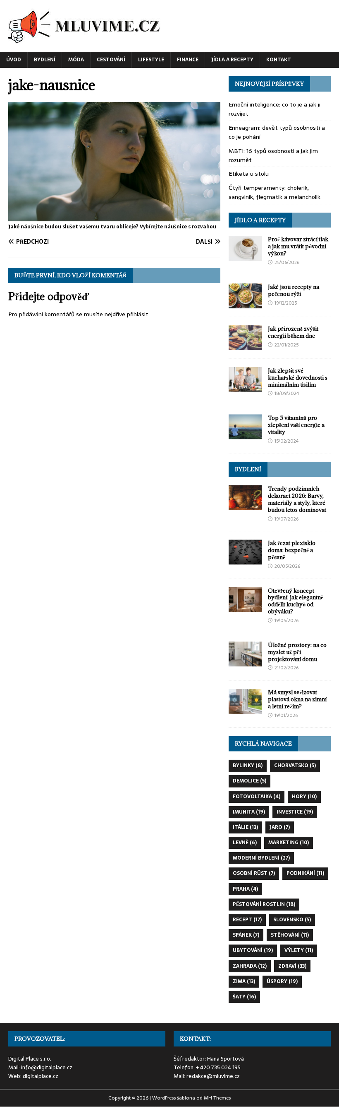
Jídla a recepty (232, 60)
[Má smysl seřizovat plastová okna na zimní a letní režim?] (245, 709)
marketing (288, 842)
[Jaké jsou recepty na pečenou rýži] (245, 303)
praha (245, 889)
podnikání (305, 873)
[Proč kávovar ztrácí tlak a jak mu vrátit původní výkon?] (245, 256)
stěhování (290, 935)
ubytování (253, 950)
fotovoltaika (256, 796)
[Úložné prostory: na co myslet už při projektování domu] (245, 661)
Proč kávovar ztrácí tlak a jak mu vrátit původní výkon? (298, 246)
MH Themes (217, 1098)
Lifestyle (151, 60)
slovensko (292, 920)
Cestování (111, 60)
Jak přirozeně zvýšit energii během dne (293, 332)
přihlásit (137, 314)
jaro (280, 827)
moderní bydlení (261, 858)
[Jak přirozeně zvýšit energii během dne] (245, 345)
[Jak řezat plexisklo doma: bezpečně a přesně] (245, 559)
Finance (187, 60)
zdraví (292, 966)
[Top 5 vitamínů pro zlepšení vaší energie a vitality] (245, 434)
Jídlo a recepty (260, 220)
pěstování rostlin (264, 904)
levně (245, 842)
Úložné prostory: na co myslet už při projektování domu (297, 652)
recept (247, 920)
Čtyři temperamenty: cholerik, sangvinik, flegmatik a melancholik (274, 192)
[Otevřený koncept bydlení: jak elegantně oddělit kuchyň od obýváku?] (245, 607)
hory (304, 796)
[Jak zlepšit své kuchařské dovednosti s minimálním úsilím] (245, 387)
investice (295, 812)
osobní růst (254, 873)
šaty (244, 997)
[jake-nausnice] (114, 216)
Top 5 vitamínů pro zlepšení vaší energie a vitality (296, 425)
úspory (282, 981)
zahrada (250, 966)
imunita (249, 812)
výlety (298, 950)
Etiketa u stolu (249, 173)
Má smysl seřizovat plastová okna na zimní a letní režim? (297, 699)
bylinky (248, 765)
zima (244, 981)
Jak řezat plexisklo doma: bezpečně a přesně (291, 550)
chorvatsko (295, 765)
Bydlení (44, 60)
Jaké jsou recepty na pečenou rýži (293, 290)
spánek (246, 935)
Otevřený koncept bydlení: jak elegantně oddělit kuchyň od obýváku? (295, 601)
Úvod (13, 60)
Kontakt (278, 60)
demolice (249, 781)
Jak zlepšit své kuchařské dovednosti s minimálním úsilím (297, 377)
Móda (76, 60)
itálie (245, 827)
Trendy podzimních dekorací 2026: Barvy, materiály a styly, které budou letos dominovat (297, 499)
